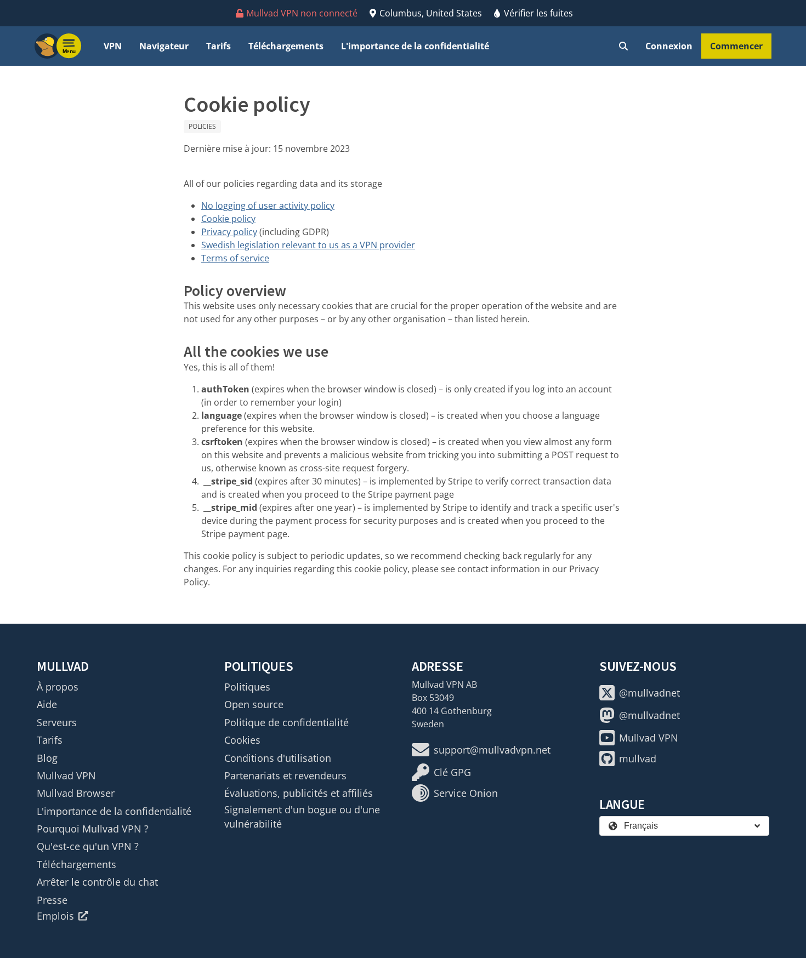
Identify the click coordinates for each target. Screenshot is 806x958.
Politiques (247, 686)
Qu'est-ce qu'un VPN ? (88, 846)
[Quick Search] (623, 46)
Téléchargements (285, 46)
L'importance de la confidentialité (415, 46)
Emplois (55, 915)
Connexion (669, 46)
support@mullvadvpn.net (492, 749)
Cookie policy (228, 219)
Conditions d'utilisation (277, 758)
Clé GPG (452, 772)
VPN (113, 46)
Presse (52, 899)
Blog (47, 758)
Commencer (736, 46)
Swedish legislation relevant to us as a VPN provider (308, 245)
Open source (253, 704)
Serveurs (57, 722)
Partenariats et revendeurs (285, 775)
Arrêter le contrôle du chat (97, 881)
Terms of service (235, 258)
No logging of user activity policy (267, 205)
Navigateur (164, 46)
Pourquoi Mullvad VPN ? (93, 828)
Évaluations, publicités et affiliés (298, 793)
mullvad (637, 758)
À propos (57, 686)
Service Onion (466, 793)
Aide (47, 704)
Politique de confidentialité (286, 722)
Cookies (242, 739)
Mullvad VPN (66, 775)
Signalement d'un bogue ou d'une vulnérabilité (302, 816)
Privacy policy (229, 232)
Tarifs (218, 46)
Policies (202, 126)
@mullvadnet (649, 692)
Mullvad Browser (76, 793)
